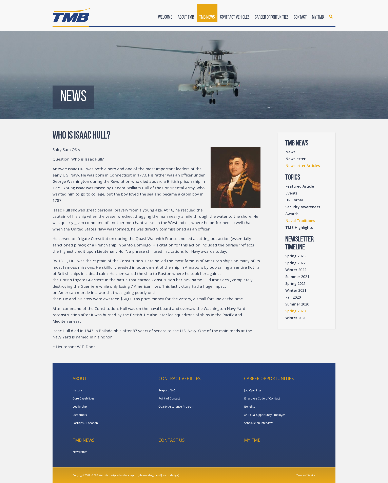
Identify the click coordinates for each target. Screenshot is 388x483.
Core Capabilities (83, 398)
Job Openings (252, 390)
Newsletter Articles (302, 165)
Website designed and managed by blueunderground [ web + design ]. (139, 475)
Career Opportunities (269, 378)
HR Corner (294, 200)
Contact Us (171, 440)
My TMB (252, 440)
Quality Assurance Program (176, 406)
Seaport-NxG (166, 390)
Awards (291, 213)
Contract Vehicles (179, 378)
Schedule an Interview (258, 423)
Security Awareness (302, 206)
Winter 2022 (295, 269)
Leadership (80, 406)
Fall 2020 (293, 297)
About (80, 378)
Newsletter (295, 158)
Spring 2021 (295, 283)
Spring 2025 (295, 256)
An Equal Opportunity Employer (264, 415)
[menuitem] (165, 13)
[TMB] (72, 13)
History (77, 390)
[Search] (330, 13)
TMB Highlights (299, 227)
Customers (80, 415)
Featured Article (299, 186)
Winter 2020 (295, 317)
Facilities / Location (85, 423)
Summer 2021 (297, 276)
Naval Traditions (300, 220)
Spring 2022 (295, 262)
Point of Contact (169, 398)
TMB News (84, 440)
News (290, 151)
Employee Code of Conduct (262, 398)
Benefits (249, 406)
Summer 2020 (297, 304)
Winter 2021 (295, 290)
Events (291, 193)
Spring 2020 (295, 311)
